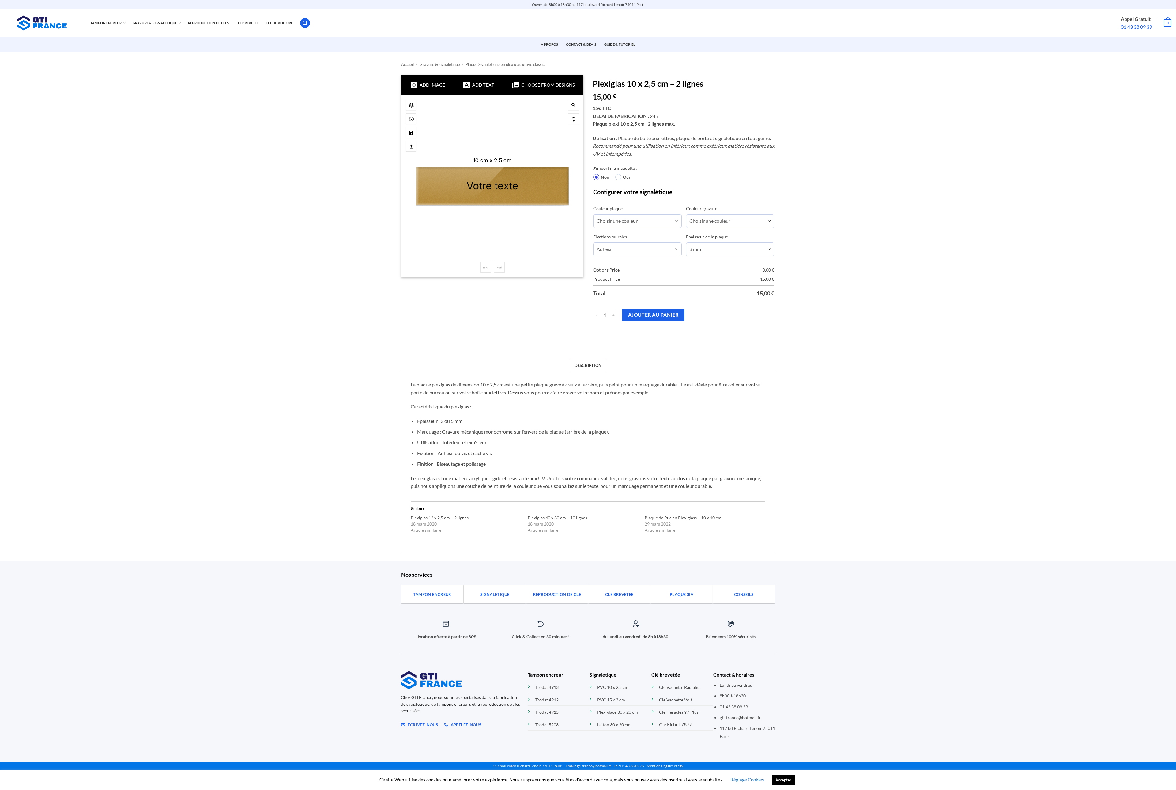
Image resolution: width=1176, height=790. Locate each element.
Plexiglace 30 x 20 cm (617, 712)
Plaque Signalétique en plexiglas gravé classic (505, 64)
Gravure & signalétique (440, 64)
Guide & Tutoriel (619, 44)
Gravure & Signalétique (155, 23)
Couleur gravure (701, 208)
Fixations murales (610, 236)
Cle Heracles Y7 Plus (679, 712)
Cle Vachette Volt (675, 699)
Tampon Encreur (106, 23)
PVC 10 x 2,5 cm (612, 687)
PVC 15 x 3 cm (611, 699)
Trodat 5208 (547, 724)
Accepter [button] (783, 779)
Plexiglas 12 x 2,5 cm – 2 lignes (440, 517)
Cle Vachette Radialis (679, 687)
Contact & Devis (581, 44)
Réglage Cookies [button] (747, 779)
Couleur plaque (608, 208)
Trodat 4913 (547, 687)
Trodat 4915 (547, 712)
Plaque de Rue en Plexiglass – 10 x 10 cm (683, 517)
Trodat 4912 (547, 699)
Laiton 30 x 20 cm (614, 724)
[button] (305, 23)
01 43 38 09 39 (1136, 27)
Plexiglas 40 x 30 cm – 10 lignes (557, 517)
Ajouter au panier (653, 314)
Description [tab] (588, 365)
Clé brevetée (247, 23)
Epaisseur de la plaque (707, 236)
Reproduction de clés (208, 23)
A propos (549, 44)
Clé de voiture (279, 23)
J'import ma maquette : (615, 168)
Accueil (407, 64)
